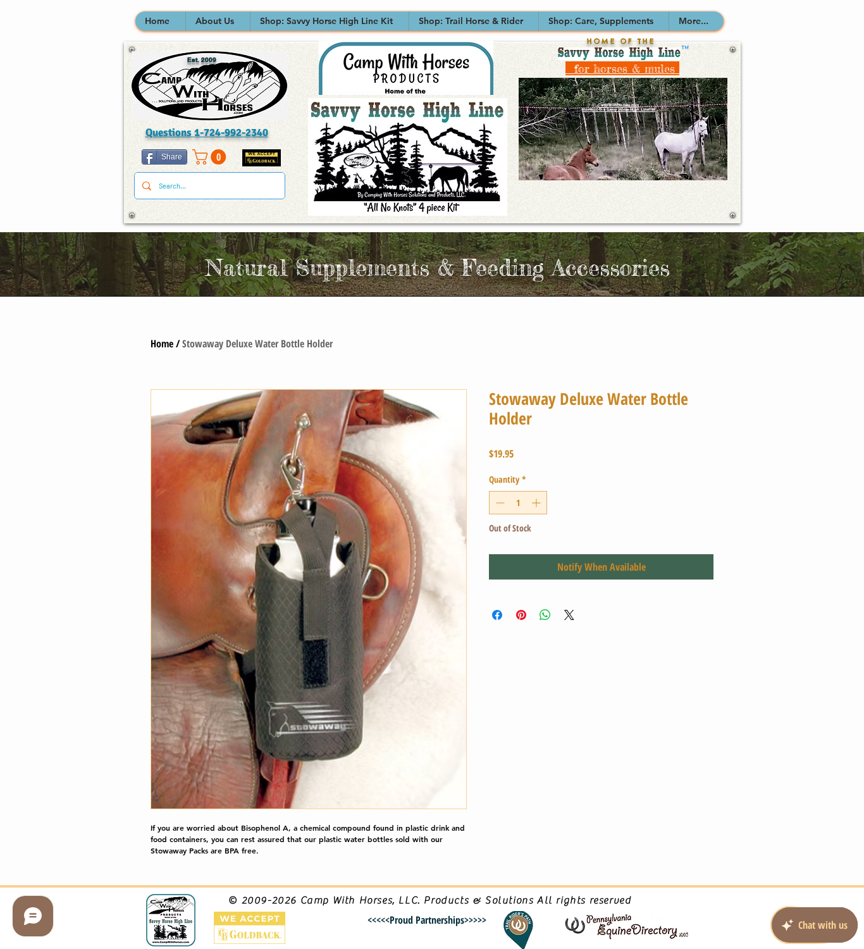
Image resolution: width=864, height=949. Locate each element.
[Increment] (537, 503)
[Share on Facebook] (497, 615)
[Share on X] (569, 615)
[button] (217, 21)
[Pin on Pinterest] (521, 615)
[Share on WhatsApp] (545, 615)
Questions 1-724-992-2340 (206, 132)
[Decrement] (499, 503)
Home (162, 343)
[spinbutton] (518, 503)
